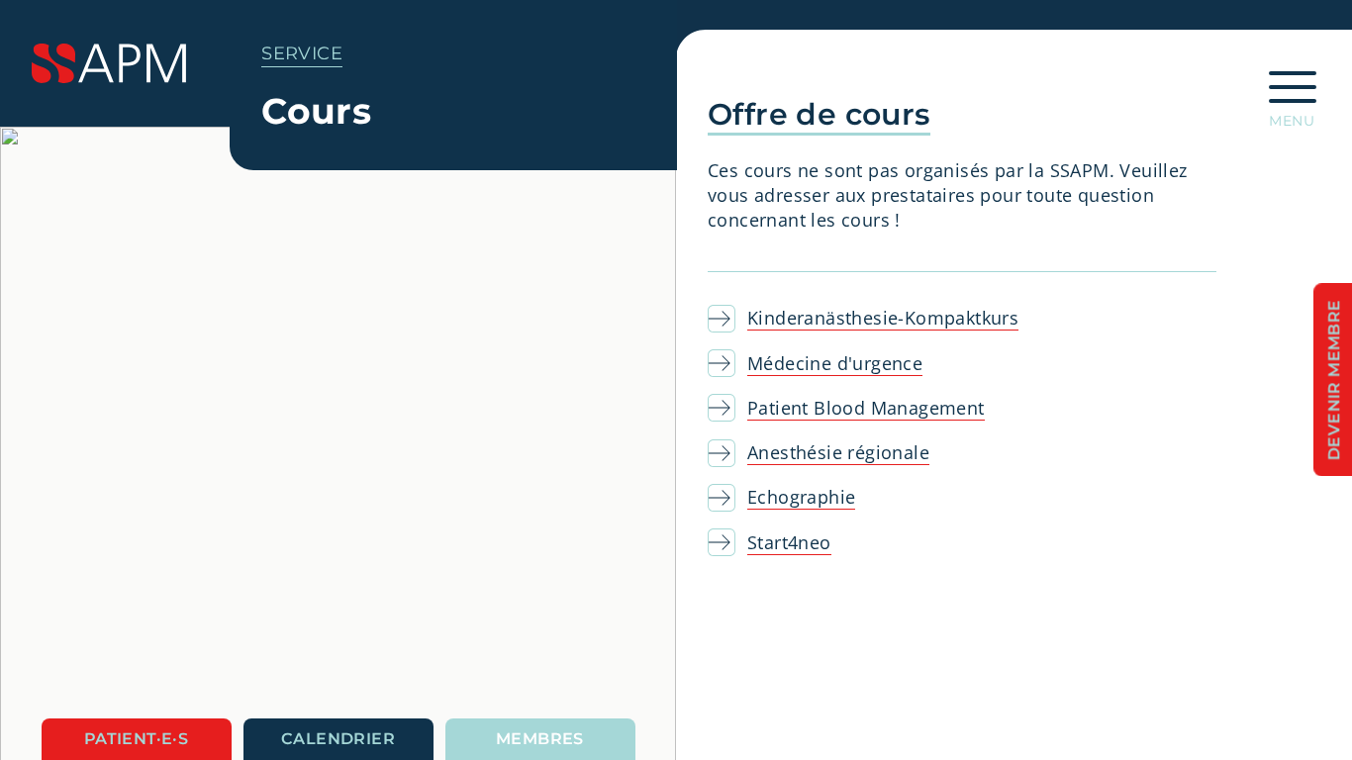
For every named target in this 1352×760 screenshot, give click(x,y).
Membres (540, 738)
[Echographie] (727, 498)
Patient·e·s (136, 738)
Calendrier (338, 738)
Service (301, 53)
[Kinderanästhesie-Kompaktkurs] (727, 318)
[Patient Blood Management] (727, 408)
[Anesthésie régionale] (727, 453)
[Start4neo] (727, 542)
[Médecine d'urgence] (727, 363)
